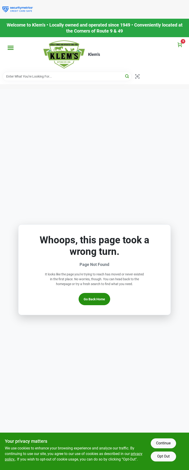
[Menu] (11, 48)
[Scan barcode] (137, 76)
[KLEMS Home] (64, 54)
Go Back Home (94, 299)
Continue (163, 443)
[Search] (127, 76)
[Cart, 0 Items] (179, 44)
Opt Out (163, 456)
